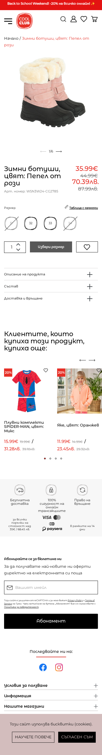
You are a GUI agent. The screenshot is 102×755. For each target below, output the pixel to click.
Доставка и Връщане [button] (23, 298)
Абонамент (51, 621)
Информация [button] (17, 696)
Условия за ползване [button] (26, 686)
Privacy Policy (75, 600)
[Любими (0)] (84, 21)
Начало (11, 38)
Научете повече (33, 736)
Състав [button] (11, 286)
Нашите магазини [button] (24, 706)
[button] (45, 458)
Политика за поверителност (21, 607)
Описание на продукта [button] (24, 274)
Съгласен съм (77, 736)
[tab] (51, 274)
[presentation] (82, 360)
